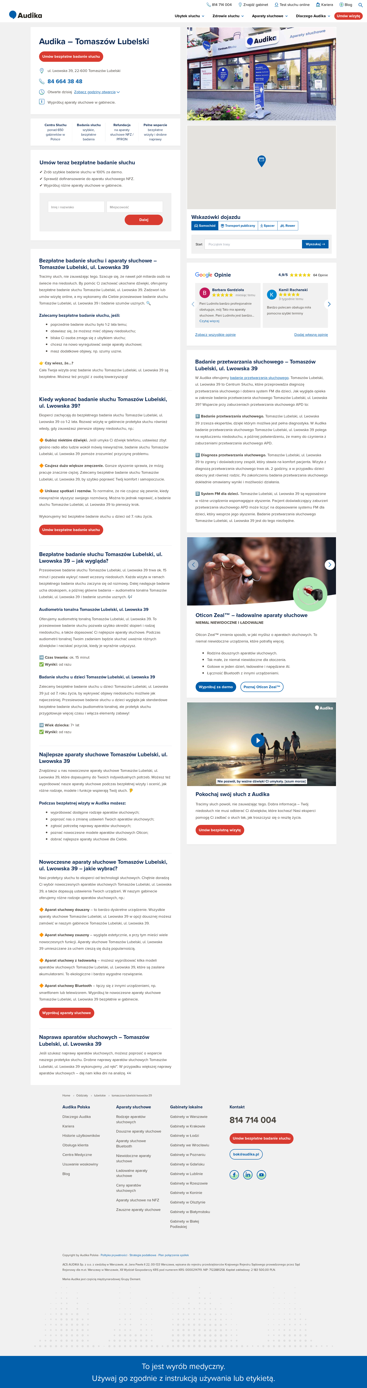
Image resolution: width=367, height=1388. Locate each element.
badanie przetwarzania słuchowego (259, 377)
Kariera (68, 1126)
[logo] (25, 15)
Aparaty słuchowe (133, 1107)
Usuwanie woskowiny (80, 1164)
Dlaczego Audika (76, 1116)
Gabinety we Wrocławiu (189, 1145)
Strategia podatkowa (143, 1255)
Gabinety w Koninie (186, 1192)
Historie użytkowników (81, 1135)
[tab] (189, 16)
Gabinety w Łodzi (184, 1135)
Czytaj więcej (209, 320)
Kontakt (237, 1107)
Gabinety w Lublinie (186, 1173)
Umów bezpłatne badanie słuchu (71, 56)
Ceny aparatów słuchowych (128, 1187)
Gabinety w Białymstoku (190, 1211)
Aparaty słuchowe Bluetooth (131, 1143)
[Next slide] (329, 304)
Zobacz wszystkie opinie (215, 334)
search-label (361, 5)
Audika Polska (76, 1107)
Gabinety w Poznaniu (187, 1154)
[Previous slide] (193, 304)
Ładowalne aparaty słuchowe (131, 1173)
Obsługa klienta (75, 1145)
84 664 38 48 (65, 81)
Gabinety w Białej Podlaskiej (184, 1224)
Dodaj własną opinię (311, 334)
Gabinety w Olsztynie (187, 1202)
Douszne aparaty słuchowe (138, 1131)
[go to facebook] (234, 1176)
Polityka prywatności (114, 1255)
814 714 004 (253, 1120)
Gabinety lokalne (186, 1107)
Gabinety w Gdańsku (187, 1164)
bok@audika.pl (246, 1154)
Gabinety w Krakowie (187, 1126)
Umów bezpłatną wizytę (220, 830)
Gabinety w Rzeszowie (189, 1183)
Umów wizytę (348, 16)
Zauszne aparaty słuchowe (138, 1209)
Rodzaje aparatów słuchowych (130, 1119)
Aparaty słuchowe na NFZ (137, 1200)
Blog (66, 1173)
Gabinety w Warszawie (188, 1116)
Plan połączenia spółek (173, 1255)
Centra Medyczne (77, 1154)
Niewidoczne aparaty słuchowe (133, 1158)
